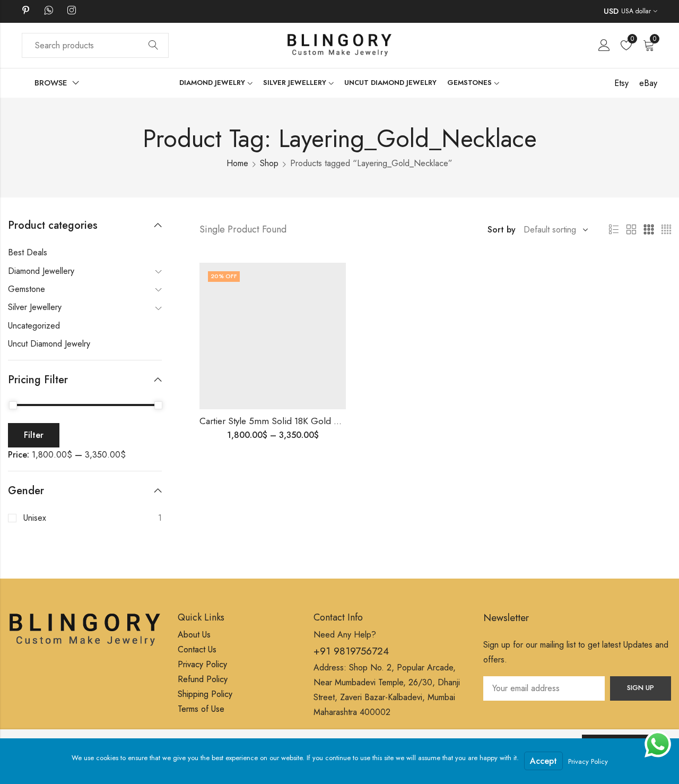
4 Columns (666, 229)
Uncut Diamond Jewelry (49, 344)
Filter (33, 435)
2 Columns (631, 229)
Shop (269, 163)
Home (237, 163)
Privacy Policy (588, 761)
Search (153, 45)
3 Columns (649, 229)
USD (611, 11)
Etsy (621, 83)
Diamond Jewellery (41, 271)
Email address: (544, 688)
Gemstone (26, 289)
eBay (648, 83)
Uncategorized (34, 326)
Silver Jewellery (35, 307)
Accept (543, 761)
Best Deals (27, 252)
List (614, 229)
